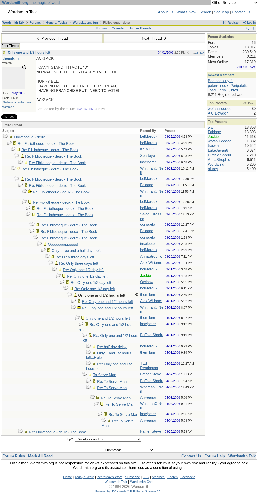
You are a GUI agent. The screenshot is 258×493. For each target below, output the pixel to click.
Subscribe (132, 477)
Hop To (70, 439)
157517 (199, 52)
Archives (158, 477)
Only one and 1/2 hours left (29, 52)
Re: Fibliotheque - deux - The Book (46, 144)
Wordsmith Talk (13, 22)
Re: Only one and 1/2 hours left (107, 302)
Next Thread (152, 38)
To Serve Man (104, 375)
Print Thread (10, 46)
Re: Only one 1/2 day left (83, 270)
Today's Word (84, 477)
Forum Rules (13, 456)
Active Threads (140, 28)
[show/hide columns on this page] (254, 28)
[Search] (247, 28)
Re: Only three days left (74, 257)
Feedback (187, 477)
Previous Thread (54, 38)
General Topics (57, 22)
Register (233, 22)
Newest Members (221, 75)
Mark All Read (40, 456)
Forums (35, 22)
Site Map (221, 12)
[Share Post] (188, 52)
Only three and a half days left (76, 251)
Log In (251, 22)
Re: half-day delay (112, 347)
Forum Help (214, 456)
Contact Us (241, 12)
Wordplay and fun (85, 22)
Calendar (118, 28)
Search (205, 12)
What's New (186, 12)
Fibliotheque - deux (29, 137)
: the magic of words (32, 3)
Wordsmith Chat (141, 482)
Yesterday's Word (109, 477)
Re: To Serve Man (112, 382)
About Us (165, 12)
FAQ (146, 477)
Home (67, 477)
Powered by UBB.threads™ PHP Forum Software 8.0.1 (129, 491)
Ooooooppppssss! (63, 244)
